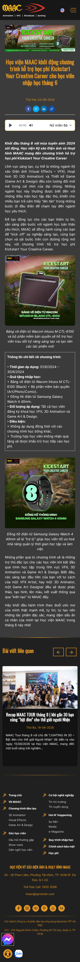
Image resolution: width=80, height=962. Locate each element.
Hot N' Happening (60, 815)
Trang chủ (15, 795)
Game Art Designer (28, 587)
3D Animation (31, 176)
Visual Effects (17, 820)
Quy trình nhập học (61, 839)
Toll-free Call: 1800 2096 (40, 887)
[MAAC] (23, 10)
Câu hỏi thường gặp (21, 839)
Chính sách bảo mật (62, 846)
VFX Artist (28, 582)
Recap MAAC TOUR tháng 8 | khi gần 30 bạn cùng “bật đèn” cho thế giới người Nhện (40, 717)
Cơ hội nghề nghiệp (61, 795)
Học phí (54, 853)
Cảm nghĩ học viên (20, 849)
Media (52, 826)
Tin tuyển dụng (58, 806)
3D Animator (64, 582)
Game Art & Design (21, 825)
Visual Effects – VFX (47, 171)
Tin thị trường (57, 801)
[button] (58, 652)
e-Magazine (56, 831)
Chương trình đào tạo (22, 808)
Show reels (16, 844)
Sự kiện (53, 821)
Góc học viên (17, 833)
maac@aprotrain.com (40, 894)
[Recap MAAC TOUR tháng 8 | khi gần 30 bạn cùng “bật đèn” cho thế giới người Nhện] (40, 687)
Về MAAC (15, 801)
